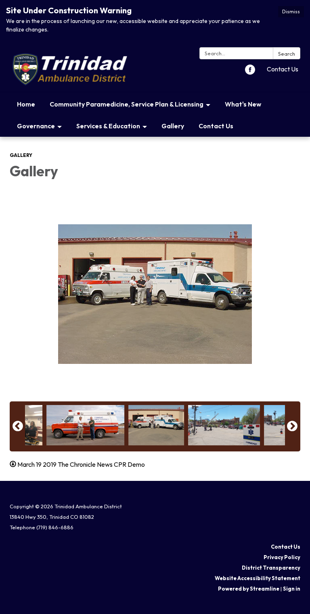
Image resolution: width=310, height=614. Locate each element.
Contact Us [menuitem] (216, 126)
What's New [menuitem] (243, 104)
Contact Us (282, 69)
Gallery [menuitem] (172, 126)
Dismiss (291, 11)
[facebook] (250, 72)
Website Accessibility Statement (257, 578)
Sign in (291, 588)
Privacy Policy (282, 557)
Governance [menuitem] (36, 126)
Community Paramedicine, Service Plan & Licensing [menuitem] (126, 104)
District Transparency (271, 567)
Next (292, 426)
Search (286, 53)
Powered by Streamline (248, 588)
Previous (18, 426)
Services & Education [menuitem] (108, 126)
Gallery (21, 155)
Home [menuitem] (26, 104)
